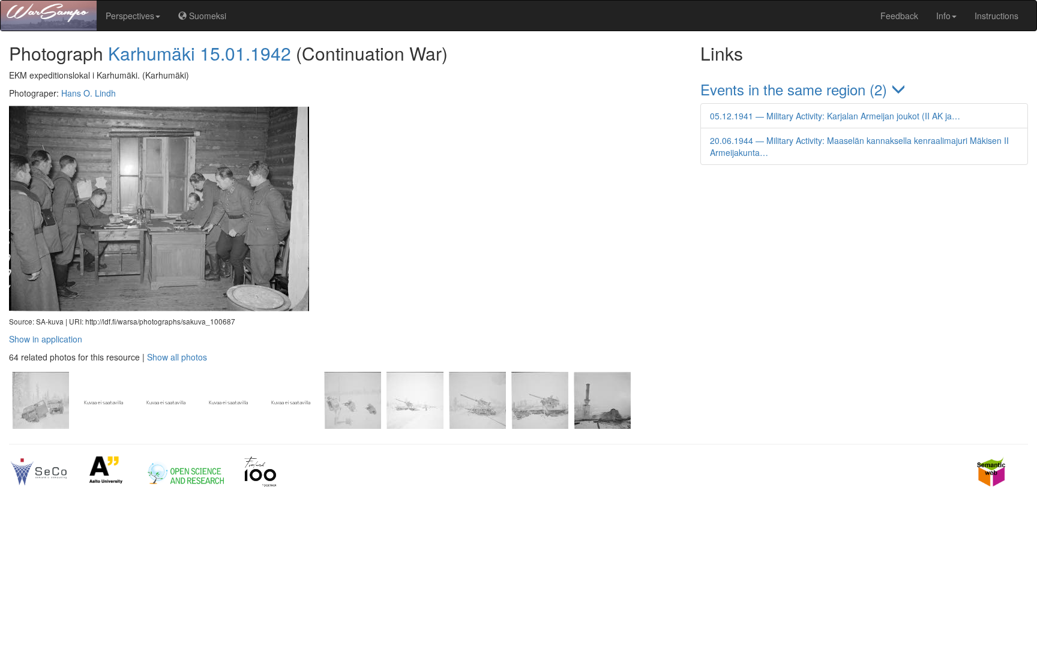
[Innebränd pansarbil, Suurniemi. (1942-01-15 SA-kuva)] (601, 425)
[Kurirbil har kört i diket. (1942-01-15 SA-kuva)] (40, 425)
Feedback (899, 16)
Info (943, 16)
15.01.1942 (245, 53)
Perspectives (130, 16)
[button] (864, 89)
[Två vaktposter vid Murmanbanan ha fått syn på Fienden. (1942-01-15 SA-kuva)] (352, 425)
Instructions (996, 16)
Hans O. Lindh (88, 93)
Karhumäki (151, 53)
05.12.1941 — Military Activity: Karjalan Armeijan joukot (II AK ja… (835, 116)
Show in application (45, 339)
